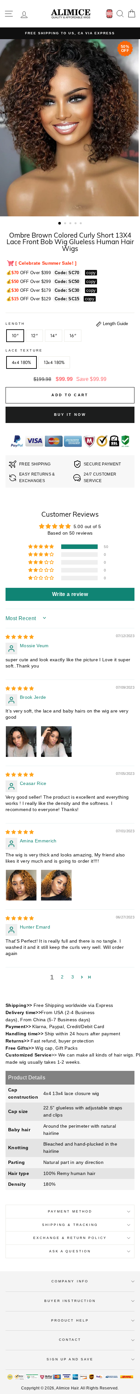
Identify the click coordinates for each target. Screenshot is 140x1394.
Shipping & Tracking (70, 1225)
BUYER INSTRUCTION (70, 1301)
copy (91, 272)
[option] (70, 33)
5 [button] (81, 224)
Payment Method (70, 1211)
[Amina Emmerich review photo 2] (56, 885)
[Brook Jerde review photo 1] (21, 741)
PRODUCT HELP (70, 1320)
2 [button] (65, 224)
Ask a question (70, 1251)
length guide (115, 323)
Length (15, 323)
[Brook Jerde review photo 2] (56, 741)
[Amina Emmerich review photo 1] (21, 885)
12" (34, 335)
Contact (70, 1339)
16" (72, 335)
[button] (41, 546)
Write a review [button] (70, 594)
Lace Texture (24, 350)
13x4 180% (54, 362)
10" (15, 335)
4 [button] (76, 224)
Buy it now (70, 414)
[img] (20, 636)
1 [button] (60, 223)
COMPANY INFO (70, 1281)
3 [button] (71, 224)
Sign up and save (70, 1359)
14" (53, 335)
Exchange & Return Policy (69, 1238)
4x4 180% (21, 362)
